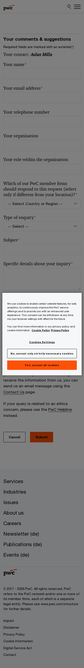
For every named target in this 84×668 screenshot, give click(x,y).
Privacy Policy (60, 330)
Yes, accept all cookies (42, 365)
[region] (42, 333)
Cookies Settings (42, 342)
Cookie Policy (41, 330)
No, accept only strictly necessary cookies (42, 353)
